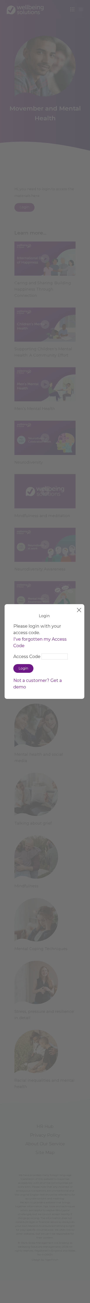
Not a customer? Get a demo (37, 684)
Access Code (26, 656)
